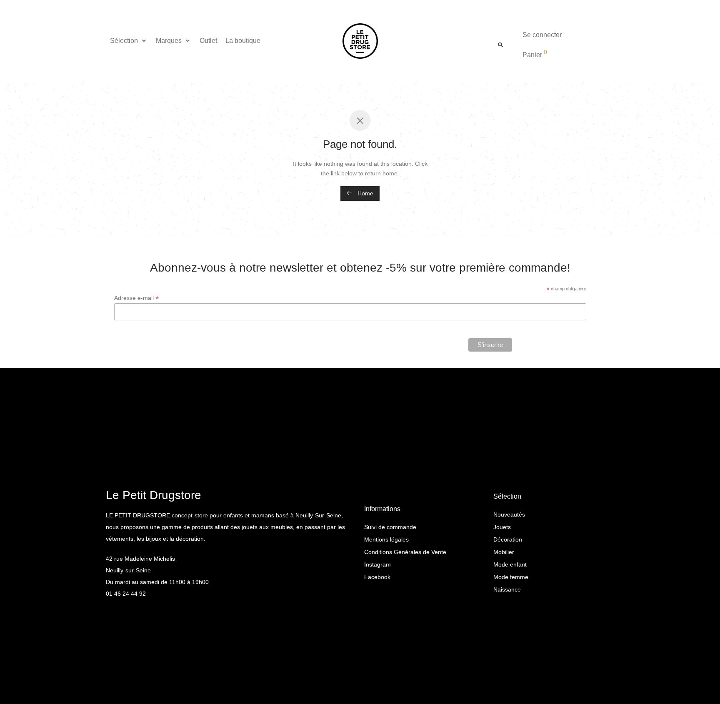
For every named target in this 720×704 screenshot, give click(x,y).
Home (364, 193)
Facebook (377, 577)
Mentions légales (386, 539)
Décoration (507, 539)
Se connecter (542, 34)
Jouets (502, 527)
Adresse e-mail (136, 298)
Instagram (377, 564)
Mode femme (510, 577)
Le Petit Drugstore (153, 495)
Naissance (507, 589)
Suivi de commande (390, 527)
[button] (129, 41)
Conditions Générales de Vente (405, 552)
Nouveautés (509, 514)
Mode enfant (510, 564)
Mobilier (503, 552)
